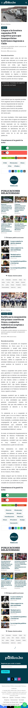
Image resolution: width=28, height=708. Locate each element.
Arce (3, 279)
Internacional (14, 700)
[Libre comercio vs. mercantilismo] (5, 250)
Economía (15, 279)
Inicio (3, 24)
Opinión (11, 697)
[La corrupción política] (5, 270)
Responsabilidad (5, 287)
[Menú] (2, 3)
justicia (3, 282)
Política (23, 697)
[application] (14, 89)
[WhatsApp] (18, 171)
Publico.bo (14, 185)
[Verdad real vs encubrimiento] (5, 256)
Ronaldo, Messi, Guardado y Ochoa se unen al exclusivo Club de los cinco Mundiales (20, 226)
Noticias (8, 24)
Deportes (22, 702)
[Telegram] (21, 171)
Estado (20, 279)
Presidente (18, 284)
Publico (17, 166)
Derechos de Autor (6, 686)
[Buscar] (26, 3)
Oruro (22, 163)
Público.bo (5, 697)
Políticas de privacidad (16, 686)
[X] (13, 171)
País (10, 166)
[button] (24, 704)
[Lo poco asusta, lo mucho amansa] (5, 243)
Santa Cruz (13, 287)
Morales (17, 282)
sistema (19, 287)
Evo (25, 279)
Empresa (6, 700)
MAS (13, 282)
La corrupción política (18, 268)
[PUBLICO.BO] (10, 2)
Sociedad (21, 700)
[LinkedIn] (16, 171)
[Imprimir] (24, 171)
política (7, 284)
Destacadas (14, 163)
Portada (12, 284)
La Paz (8, 282)
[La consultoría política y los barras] (5, 263)
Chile (5, 163)
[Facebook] (10, 171)
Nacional (23, 282)
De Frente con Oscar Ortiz (11, 702)
